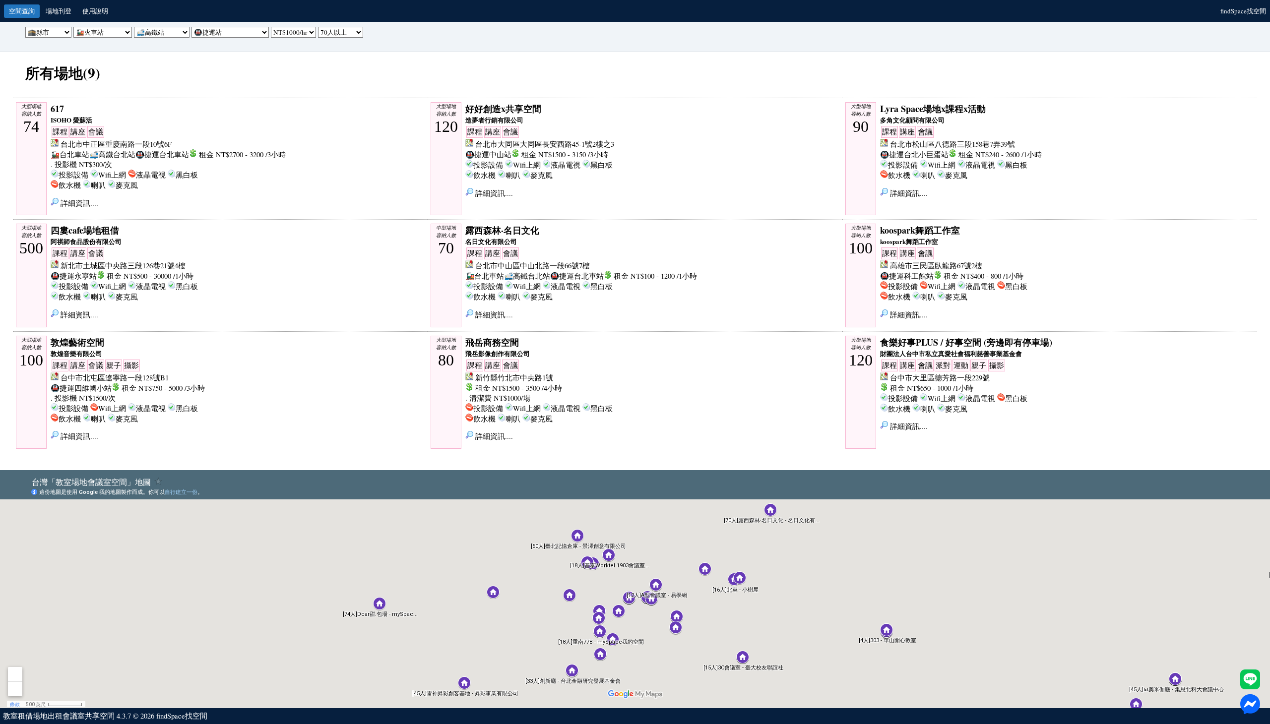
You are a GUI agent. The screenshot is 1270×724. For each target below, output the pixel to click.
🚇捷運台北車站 (162, 154)
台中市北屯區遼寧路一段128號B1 (115, 377)
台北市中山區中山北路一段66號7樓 (532, 265)
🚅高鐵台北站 (112, 154)
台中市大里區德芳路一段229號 (940, 377)
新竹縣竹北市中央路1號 (514, 377)
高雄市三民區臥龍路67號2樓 (936, 265)
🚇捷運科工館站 (907, 276)
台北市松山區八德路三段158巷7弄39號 (952, 144)
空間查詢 (22, 10)
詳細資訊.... (78, 203)
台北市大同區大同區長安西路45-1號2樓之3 (544, 144)
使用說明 (95, 10)
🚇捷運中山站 (488, 154)
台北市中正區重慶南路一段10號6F (116, 144)
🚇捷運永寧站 (74, 276)
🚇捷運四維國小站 (81, 388)
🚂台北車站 (70, 154)
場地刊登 (58, 10)
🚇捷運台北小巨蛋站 (914, 154)
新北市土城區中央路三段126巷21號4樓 (123, 265)
